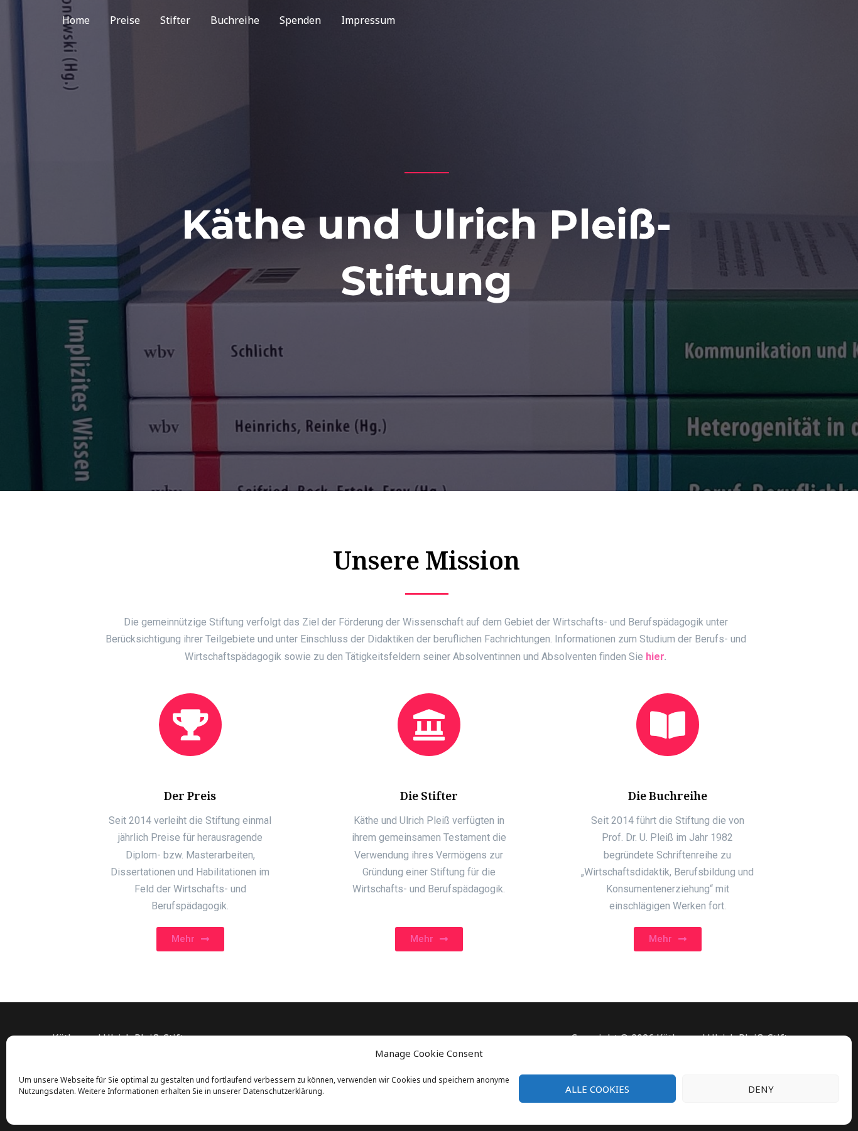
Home (76, 20)
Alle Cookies (597, 1089)
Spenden (300, 20)
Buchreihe (234, 20)
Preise (125, 20)
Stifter (175, 20)
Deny (761, 1089)
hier (655, 657)
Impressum (368, 20)
